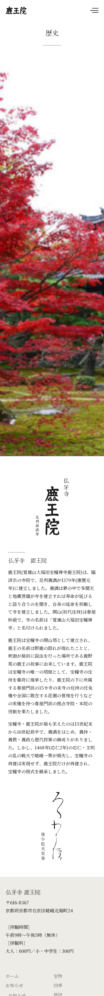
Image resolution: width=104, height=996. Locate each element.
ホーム (12, 976)
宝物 (58, 976)
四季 (58, 985)
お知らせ (14, 985)
